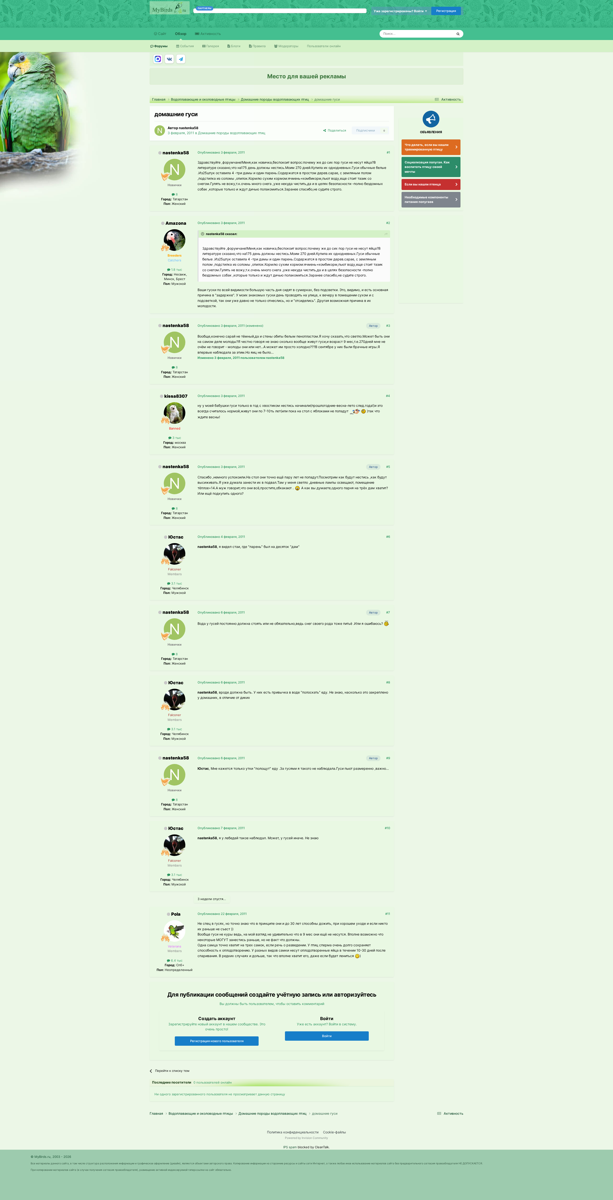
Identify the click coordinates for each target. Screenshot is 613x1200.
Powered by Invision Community (306, 1138)
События (186, 46)
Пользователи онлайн (324, 46)
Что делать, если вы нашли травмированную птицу (426, 147)
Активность (210, 33)
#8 (388, 682)
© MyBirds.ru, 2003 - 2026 (51, 1157)
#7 (388, 612)
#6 (388, 537)
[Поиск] (458, 34)
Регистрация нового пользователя (217, 1041)
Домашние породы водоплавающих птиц (231, 133)
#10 (387, 828)
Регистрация (446, 11)
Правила (259, 46)
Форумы (160, 46)
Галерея (212, 46)
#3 (388, 325)
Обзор (180, 33)
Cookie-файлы (334, 1132)
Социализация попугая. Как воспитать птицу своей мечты (427, 166)
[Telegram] (180, 58)
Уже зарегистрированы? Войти (399, 11)
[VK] (169, 58)
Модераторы (288, 46)
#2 (388, 223)
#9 (388, 758)
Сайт (161, 33)
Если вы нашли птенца (423, 184)
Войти (327, 1036)
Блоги (235, 46)
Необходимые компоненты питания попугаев (426, 199)
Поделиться (336, 130)
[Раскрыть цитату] (203, 234)
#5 (388, 467)
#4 (388, 396)
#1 (388, 152)
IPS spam (290, 1147)
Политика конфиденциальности (292, 1132)
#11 (387, 914)
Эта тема (440, 33)
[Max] (157, 58)
